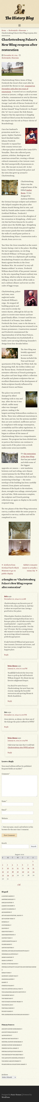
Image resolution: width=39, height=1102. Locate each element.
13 (22, 868)
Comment (6, 774)
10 (8, 868)
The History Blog (19, 18)
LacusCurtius (6, 1035)
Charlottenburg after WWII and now (21, 747)
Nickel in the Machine (9, 964)
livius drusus (12, 666)
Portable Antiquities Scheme (11, 1051)
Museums (22, 30)
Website (5, 818)
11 (12, 868)
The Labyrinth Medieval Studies (12, 1058)
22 (33, 872)
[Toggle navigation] (19, 25)
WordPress (6, 1097)
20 (23, 872)
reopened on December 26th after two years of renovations (18, 89)
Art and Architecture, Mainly (12, 915)
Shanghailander (7, 979)
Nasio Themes (16, 1095)
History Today (6, 938)
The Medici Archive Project (11, 1061)
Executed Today (7, 931)
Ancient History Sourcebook (11, 1029)
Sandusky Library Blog (9, 976)
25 (13, 875)
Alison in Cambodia (8, 909)
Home (4, 30)
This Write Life (7, 1005)
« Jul (18, 884)
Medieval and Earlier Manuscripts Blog (15, 951)
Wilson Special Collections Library (13, 1064)
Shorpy (4, 982)
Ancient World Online (9, 1032)
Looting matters (7, 948)
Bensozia (5, 922)
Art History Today (8, 919)
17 (8, 872)
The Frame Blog (7, 998)
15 (33, 868)
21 (28, 872)
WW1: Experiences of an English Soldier (15, 1014)
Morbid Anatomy (7, 957)
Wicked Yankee (7, 1011)
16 (3, 872)
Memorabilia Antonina (9, 954)
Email (4, 810)
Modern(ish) (13, 30)
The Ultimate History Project (11, 1002)
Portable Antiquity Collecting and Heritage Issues (19, 967)
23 (3, 875)
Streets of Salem (7, 985)
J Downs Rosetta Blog (9, 941)
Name (4, 801)
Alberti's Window (7, 906)
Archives (5, 1074)
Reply (6, 655)
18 (13, 872)
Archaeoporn (6, 912)
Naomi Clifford (7, 960)
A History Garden (7, 896)
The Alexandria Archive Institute (13, 992)
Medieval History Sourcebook (11, 1042)
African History (7, 902)
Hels (6, 596)
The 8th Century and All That (12, 989)
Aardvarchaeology (8, 899)
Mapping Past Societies (9, 1038)
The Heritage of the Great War (12, 1055)
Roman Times (6, 973)
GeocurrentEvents (8, 935)
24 (8, 875)
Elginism (5, 928)
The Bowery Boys (7, 995)
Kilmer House (6, 944)
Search (4, 843)
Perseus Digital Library (9, 1048)
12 (18, 868)
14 (28, 868)
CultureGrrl (6, 925)
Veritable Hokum (7, 1008)
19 (18, 872)
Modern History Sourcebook (11, 1045)
